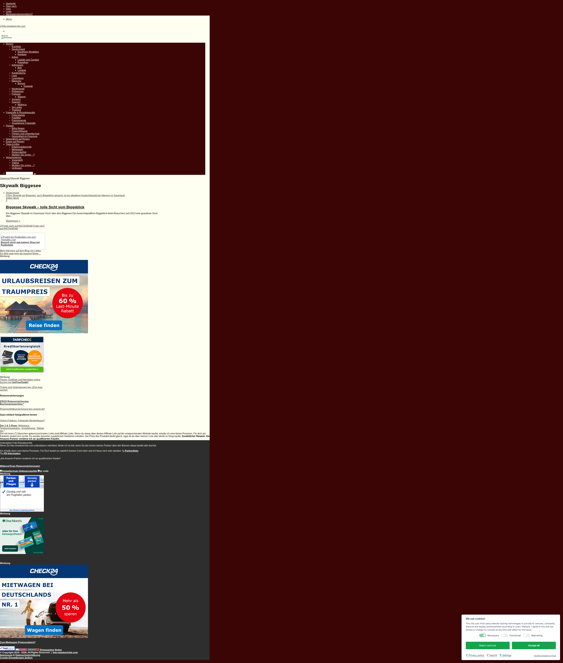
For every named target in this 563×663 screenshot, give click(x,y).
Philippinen (18, 91)
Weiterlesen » (13, 221)
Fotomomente (19, 120)
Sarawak (28, 86)
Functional (515, 635)
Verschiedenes (13, 157)
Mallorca (22, 104)
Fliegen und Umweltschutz (25, 133)
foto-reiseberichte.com (65, 652)
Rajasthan (23, 62)
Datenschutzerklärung (27, 655)
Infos (8, 9)
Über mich (11, 6)
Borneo (21, 83)
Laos (14, 75)
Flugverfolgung (19, 131)
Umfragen (17, 168)
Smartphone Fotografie (24, 123)
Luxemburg (17, 78)
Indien (15, 57)
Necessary (493, 635)
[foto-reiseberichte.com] (12, 26)
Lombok (22, 70)
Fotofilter (16, 118)
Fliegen (10, 126)
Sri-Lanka (17, 107)
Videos (15, 162)
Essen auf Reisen (15, 141)
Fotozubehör (18, 115)
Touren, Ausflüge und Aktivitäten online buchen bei (20, 381)
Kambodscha (19, 73)
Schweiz (16, 99)
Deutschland (18, 49)
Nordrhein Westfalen (28, 52)
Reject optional (487, 645)
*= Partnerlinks (130, 451)
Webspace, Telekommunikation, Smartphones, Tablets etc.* (22, 428)
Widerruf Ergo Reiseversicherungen (20, 466)
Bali (20, 67)
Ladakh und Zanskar (28, 60)
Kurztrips (16, 46)
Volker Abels (12, 198)
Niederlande (18, 89)
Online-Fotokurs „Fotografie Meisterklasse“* (22, 420)
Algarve (22, 96)
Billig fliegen (18, 128)
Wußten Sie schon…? (23, 155)
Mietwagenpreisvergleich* (19, 14)
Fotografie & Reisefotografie (20, 112)
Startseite (11, 3)
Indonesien (17, 65)
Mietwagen (17, 149)
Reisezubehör (19, 152)
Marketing (536, 635)
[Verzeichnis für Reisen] (7, 650)
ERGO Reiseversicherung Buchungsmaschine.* (14, 402)
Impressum (6, 655)
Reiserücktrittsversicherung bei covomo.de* (22, 409)
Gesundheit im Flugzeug (24, 136)
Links (8, 11)
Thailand (16, 110)
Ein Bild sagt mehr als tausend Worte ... (20, 253)
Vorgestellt (17, 160)
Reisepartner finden (51, 650)
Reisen (9, 44)
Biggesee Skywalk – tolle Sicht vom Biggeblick (45, 207)
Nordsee (22, 54)
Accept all (534, 645)
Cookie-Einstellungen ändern (16, 658)
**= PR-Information (10, 453)
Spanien (16, 102)
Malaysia (16, 81)
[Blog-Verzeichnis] (21, 650)
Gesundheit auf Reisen (18, 139)
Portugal (16, 94)
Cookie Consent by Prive (545, 655)
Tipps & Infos (12, 144)
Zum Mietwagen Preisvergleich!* (18, 642)
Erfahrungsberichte (22, 147)
